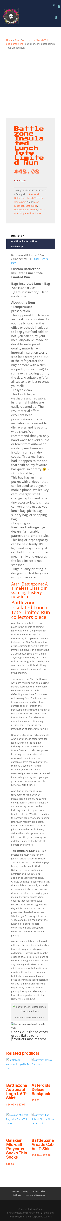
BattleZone (31, 205)
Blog (25, 1191)
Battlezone (20, 198)
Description (17, 235)
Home (9, 40)
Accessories (28, 40)
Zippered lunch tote (30, 213)
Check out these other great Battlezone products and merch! (29, 1035)
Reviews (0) (17, 246)
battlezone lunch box (25, 209)
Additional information (24, 241)
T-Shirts (17, 1195)
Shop (17, 40)
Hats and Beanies (35, 1195)
